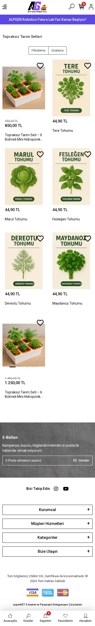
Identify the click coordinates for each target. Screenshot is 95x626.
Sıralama (57, 50)
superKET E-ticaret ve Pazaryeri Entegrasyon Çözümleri (47, 604)
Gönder (83, 460)
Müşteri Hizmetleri (47, 523)
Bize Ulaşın (47, 551)
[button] (5, 345)
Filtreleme (38, 50)
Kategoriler (47, 537)
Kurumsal (47, 509)
